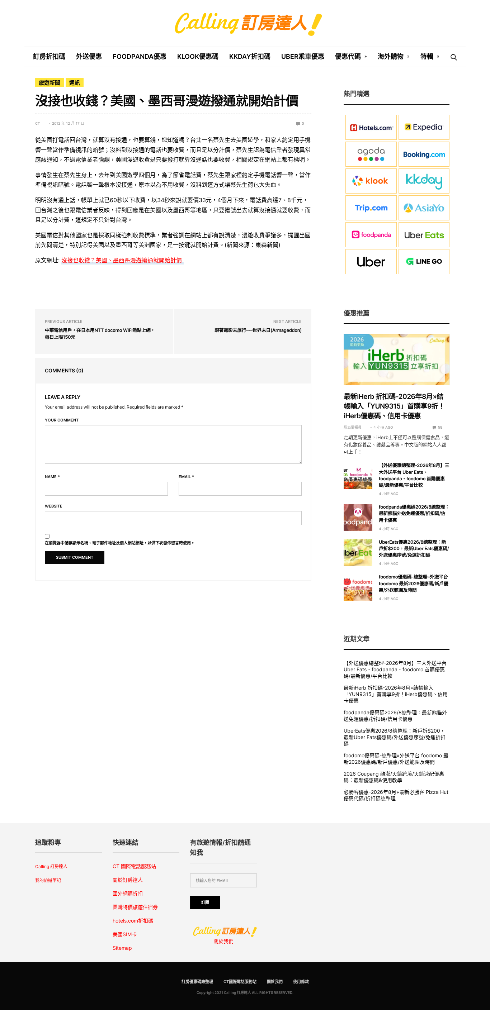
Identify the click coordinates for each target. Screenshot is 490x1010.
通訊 (74, 82)
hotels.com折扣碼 (133, 921)
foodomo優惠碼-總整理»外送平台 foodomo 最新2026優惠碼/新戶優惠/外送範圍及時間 (413, 583)
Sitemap (122, 948)
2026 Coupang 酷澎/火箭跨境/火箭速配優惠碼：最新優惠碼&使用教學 (394, 777)
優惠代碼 (348, 56)
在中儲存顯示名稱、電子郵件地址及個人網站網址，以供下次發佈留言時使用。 (120, 543)
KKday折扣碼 (249, 56)
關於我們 (223, 941)
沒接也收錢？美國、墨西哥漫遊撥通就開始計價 (122, 260)
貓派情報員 (353, 427)
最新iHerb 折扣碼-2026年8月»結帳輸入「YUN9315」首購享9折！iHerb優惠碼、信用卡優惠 (394, 406)
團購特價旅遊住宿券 (135, 907)
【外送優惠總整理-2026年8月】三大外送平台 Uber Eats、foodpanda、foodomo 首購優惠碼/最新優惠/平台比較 (395, 669)
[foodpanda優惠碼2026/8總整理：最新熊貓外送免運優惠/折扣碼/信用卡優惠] (358, 517)
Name (52, 477)
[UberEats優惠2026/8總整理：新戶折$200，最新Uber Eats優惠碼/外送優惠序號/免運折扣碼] (358, 552)
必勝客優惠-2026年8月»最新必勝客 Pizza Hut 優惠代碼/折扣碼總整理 (396, 795)
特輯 (426, 56)
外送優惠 (89, 56)
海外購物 (391, 56)
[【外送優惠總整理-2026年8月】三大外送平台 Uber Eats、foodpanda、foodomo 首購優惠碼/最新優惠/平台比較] (358, 475)
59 (439, 427)
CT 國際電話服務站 (134, 866)
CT (37, 123)
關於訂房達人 (128, 880)
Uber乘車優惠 (302, 56)
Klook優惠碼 (197, 56)
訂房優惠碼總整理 (197, 981)
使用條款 (301, 981)
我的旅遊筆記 (48, 880)
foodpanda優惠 (139, 56)
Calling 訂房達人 (51, 866)
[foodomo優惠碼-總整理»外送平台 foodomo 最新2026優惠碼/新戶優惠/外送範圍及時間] (358, 587)
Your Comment (62, 420)
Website (53, 506)
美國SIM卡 (125, 934)
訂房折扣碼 (49, 56)
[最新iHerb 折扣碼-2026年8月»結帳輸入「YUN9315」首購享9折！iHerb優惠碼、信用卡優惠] (396, 360)
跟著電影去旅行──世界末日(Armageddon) (258, 330)
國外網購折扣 (128, 893)
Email (186, 477)
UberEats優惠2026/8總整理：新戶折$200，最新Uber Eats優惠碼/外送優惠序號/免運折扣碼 (414, 548)
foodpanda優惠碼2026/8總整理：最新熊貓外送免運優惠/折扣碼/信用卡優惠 (414, 513)
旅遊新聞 (49, 82)
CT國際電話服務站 (239, 981)
